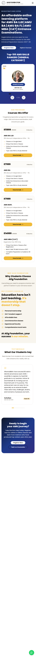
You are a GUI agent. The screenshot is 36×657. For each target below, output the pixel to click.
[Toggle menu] (33, 3)
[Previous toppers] (12, 97)
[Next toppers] (23, 97)
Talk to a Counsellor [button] (18, 447)
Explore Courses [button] (25, 48)
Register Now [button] (8, 48)
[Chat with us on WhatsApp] (31, 652)
